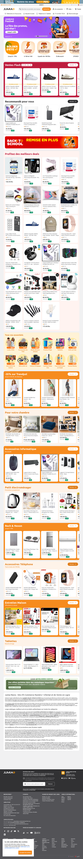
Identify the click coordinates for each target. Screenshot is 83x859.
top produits (31, 722)
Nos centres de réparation (10, 815)
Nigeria (69, 796)
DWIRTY (25, 838)
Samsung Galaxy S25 (50, 716)
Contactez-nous (7, 799)
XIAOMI (72, 846)
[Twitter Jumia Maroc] (18, 831)
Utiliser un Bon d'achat (9, 807)
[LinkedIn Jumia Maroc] (4, 834)
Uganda (69, 799)
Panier (79, 9)
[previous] (3, 14)
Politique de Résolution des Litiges (11, 812)
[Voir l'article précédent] (3, 118)
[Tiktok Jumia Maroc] (11, 831)
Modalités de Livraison (9, 808)
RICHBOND (63, 846)
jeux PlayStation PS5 (31, 724)
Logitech (44, 838)
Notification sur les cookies (29, 802)
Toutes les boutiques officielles (30, 812)
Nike (43, 849)
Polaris (63, 840)
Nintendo (44, 850)
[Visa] (27, 833)
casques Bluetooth (34, 715)
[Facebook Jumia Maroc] (4, 831)
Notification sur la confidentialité (30, 800)
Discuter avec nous (8, 796)
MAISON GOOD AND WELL (45, 841)
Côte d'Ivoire (63, 797)
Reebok (63, 841)
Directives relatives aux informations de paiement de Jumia (31, 804)
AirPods (56, 715)
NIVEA (53, 838)
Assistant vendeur (46, 798)
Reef (62, 842)
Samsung (73, 838)
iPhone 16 (41, 716)
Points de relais (7, 814)
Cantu (14, 838)
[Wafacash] (37, 833)
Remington (64, 844)
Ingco (34, 838)
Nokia (53, 840)
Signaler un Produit (8, 811)
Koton (34, 844)
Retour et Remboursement (10, 810)
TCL (72, 842)
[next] (80, 14)
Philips (62, 838)
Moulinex (44, 846)
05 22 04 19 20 (17, 823)
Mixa (43, 844)
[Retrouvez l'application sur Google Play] (72, 778)
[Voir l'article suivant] (79, 118)
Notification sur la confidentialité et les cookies (17, 847)
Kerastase (35, 841)
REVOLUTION (64, 845)
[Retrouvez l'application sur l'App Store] (64, 778)
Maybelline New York (45, 843)
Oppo (53, 842)
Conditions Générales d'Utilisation (30, 799)
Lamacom (35, 846)
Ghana (62, 800)
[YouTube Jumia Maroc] (15, 831)
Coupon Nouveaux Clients (48, 800)
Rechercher (46, 9)
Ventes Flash (26, 813)
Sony (72, 840)
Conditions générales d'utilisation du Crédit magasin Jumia (31, 806)
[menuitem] (13, 13)
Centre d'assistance (8, 798)
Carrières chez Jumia (28, 798)
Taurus (72, 841)
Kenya (62, 801)
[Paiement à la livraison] (24, 833)
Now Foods (54, 841)
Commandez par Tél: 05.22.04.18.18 (12, 804)
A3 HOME (6, 838)
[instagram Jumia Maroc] (8, 831)
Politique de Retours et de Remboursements (29, 809)
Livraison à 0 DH (26, 810)
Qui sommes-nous (27, 796)
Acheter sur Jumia (8, 805)
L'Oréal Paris (35, 845)
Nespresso (44, 847)
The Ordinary (74, 844)
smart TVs (25, 715)
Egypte (63, 799)
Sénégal (69, 798)
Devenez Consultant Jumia (48, 799)
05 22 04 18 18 (25, 823)
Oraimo (53, 844)
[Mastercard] (31, 833)
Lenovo (34, 848)
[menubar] (41, 13)
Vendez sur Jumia (7, 4)
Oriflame (54, 846)
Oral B (53, 845)
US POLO (73, 845)
